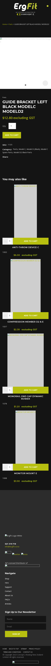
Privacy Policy (34, 649)
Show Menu (4, 6)
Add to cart (12, 135)
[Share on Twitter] (13, 156)
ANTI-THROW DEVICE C (25, 247)
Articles (8, 603)
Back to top (14, 649)
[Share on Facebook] (9, 157)
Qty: (4, 126)
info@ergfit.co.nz (12, 546)
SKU (4, 145)
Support (8, 587)
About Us (9, 595)
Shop (7, 578)
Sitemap (24, 649)
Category (6, 149)
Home (4, 24)
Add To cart (31, 241)
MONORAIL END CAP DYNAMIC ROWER (25, 397)
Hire (7, 582)
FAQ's (7, 599)
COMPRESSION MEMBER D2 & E (25, 322)
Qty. (5, 241)
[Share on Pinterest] (21, 157)
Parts (11, 24)
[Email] (17, 156)
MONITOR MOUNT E (25, 473)
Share (5, 157)
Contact (8, 591)
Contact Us (27, 652)
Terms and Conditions (12, 652)
